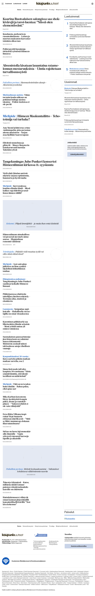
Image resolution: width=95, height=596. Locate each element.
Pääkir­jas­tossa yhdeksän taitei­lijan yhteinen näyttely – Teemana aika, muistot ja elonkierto (16, 297)
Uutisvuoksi (14, 584)
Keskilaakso (71, 575)
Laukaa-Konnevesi (57, 576)
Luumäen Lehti (7, 578)
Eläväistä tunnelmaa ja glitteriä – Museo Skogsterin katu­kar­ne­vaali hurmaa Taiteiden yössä (16, 146)
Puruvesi (71, 581)
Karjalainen (24, 575)
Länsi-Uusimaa (41, 578)
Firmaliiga (51, 9)
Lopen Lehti (77, 576)
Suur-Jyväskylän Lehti (59, 583)
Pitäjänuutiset (49, 581)
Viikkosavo (44, 584)
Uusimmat (8, 3)
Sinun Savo (16, 583)
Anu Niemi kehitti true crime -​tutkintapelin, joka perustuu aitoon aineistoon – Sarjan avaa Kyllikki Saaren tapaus (16, 131)
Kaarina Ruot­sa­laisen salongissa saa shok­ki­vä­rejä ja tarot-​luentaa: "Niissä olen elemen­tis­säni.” (31, 22)
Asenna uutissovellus (79, 546)
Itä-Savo (57, 573)
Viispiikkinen (52, 584)
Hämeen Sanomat (7, 573)
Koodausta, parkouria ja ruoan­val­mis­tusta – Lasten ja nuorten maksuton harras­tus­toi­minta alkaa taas (17, 37)
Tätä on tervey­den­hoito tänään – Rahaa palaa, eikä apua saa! (17, 386)
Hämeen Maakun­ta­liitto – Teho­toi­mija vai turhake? (31, 118)
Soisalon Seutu (46, 583)
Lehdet (25, 3)
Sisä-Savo (24, 583)
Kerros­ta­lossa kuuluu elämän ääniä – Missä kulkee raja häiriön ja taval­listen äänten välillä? (16, 189)
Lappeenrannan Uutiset (42, 576)
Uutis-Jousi (5, 584)
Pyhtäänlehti (79, 581)
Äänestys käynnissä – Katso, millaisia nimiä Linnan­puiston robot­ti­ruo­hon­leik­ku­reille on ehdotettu (16, 486)
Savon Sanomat (7, 583)
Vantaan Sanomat (24, 584)
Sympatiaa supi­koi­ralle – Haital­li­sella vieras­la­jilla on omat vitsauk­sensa (16, 311)
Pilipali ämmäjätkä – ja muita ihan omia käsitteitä (32, 224)
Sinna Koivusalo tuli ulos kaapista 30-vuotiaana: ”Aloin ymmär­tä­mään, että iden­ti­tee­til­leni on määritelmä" (17, 372)
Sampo (86, 581)
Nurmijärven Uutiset (14, 579)
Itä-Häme (50, 573)
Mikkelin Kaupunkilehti (75, 578)
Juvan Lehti (75, 573)
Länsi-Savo (32, 578)
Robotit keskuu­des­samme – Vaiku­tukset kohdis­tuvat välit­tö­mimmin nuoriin (32, 470)
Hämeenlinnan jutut (28, 9)
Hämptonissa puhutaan (41, 9)
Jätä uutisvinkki (73, 9)
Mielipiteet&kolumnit (62, 9)
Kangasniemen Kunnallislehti (11, 575)
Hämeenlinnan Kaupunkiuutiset (24, 573)
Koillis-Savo (5, 576)
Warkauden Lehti (80, 584)
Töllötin (79, 583)
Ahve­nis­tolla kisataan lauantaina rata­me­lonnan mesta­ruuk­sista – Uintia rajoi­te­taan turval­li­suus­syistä (32, 69)
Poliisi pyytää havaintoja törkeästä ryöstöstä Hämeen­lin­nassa (16, 51)
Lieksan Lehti (68, 576)
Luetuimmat (17, 3)
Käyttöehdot (33, 544)
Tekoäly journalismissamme (33, 548)
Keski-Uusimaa (62, 575)
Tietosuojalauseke (33, 541)
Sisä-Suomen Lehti (34, 583)
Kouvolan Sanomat (16, 576)
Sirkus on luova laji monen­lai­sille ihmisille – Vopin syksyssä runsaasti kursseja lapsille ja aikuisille (17, 435)
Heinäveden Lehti (70, 571)
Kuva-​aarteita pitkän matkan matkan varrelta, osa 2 (16, 359)
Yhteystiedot (49, 544)
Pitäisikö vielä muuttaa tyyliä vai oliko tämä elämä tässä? (23, 253)
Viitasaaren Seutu (63, 584)
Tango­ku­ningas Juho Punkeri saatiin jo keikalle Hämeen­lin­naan (17, 282)
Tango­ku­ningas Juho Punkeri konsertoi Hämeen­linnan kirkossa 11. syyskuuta (29, 163)
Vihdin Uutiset (35, 584)
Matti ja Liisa (59, 578)
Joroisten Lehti (66, 573)
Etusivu (19, 9)
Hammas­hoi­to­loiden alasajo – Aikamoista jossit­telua (25, 84)
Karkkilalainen (43, 575)
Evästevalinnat (33, 543)
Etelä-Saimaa (18, 571)
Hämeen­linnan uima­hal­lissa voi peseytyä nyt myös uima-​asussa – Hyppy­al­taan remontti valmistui (16, 238)
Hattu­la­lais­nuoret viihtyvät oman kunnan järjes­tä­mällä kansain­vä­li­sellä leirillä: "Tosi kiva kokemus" (16, 501)
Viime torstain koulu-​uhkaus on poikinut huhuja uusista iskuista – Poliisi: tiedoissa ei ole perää (16, 99)
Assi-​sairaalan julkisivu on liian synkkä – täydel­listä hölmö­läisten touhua (15, 267)
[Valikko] (2, 3)
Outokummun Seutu (28, 579)
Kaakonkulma (84, 573)
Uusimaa (86, 583)
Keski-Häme (52, 575)
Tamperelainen (71, 583)
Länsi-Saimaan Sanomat (20, 578)
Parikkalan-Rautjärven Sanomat (61, 579)
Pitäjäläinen (40, 581)
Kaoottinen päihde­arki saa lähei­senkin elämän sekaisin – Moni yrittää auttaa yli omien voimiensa (16, 325)
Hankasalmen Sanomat (57, 571)
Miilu (65, 578)
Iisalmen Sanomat (40, 573)
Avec (11, 571)
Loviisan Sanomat (87, 576)
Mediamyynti (49, 543)
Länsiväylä (51, 578)
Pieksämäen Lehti (7, 581)
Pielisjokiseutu (31, 581)
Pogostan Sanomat (61, 581)
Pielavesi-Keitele (19, 581)
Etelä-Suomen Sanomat (31, 571)
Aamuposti (5, 571)
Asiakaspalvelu (49, 541)
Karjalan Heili (33, 575)
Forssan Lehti (44, 571)
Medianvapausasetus (33, 546)
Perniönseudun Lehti (79, 579)
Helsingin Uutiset (82, 571)
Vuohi (72, 584)
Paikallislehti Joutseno (43, 579)
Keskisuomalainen (82, 575)
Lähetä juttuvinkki (77, 154)
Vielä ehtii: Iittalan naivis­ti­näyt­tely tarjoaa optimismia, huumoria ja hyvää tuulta (16, 175)
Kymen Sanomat (28, 576)
